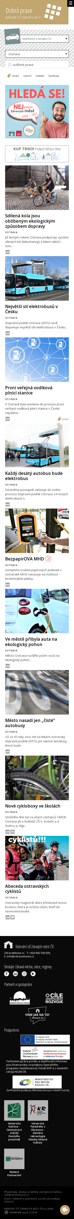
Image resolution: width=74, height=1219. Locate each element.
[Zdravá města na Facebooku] (7, 973)
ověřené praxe (23, 65)
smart (15, 76)
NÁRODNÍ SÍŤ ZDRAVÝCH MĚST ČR (23, 1208)
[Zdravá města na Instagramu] (25, 973)
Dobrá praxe (23, 12)
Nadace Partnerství (14, 1173)
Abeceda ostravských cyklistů (27, 888)
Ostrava (14, 54)
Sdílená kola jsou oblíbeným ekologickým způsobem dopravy (30, 221)
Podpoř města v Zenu (37, 148)
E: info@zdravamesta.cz (19, 956)
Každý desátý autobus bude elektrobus (34, 475)
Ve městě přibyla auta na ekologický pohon (31, 641)
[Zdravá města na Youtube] (34, 973)
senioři (27, 76)
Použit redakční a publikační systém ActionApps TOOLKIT (32, 1200)
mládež (40, 76)
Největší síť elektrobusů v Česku (31, 309)
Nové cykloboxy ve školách (32, 806)
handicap (54, 76)
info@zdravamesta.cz (16, 1194)
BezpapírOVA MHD (24, 559)
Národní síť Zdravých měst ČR (34, 946)
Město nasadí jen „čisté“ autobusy (30, 722)
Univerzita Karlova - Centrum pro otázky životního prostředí (14, 1131)
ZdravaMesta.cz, (14, 953)
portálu (33, 1061)
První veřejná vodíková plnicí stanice (28, 390)
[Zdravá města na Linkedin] (16, 973)
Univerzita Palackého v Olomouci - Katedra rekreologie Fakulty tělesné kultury (38, 1133)
